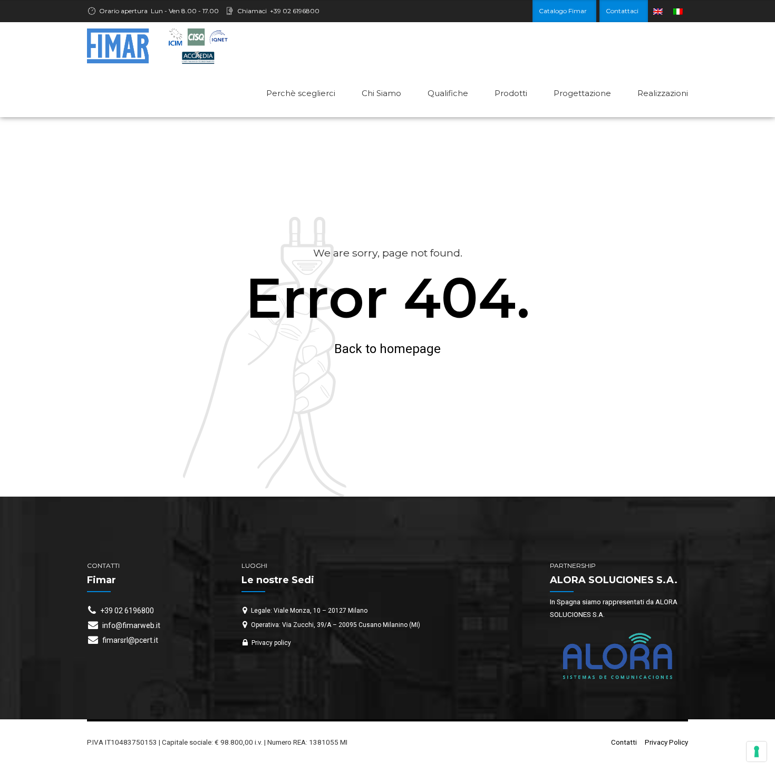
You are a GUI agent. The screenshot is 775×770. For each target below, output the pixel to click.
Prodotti (511, 93)
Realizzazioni (662, 93)
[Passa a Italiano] (678, 11)
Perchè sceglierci (300, 93)
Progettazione (582, 93)
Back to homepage (387, 348)
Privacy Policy (666, 742)
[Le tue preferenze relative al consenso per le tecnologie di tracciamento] (757, 752)
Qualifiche (448, 93)
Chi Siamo (381, 93)
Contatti (624, 742)
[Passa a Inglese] (658, 11)
